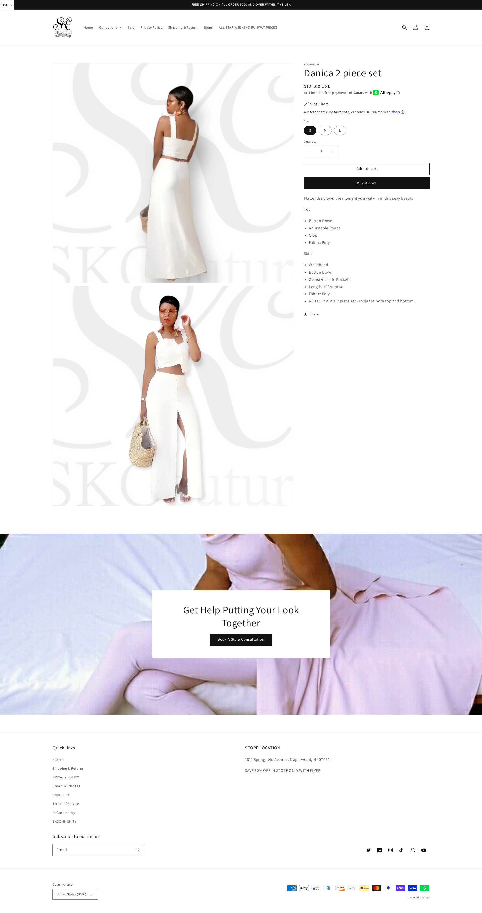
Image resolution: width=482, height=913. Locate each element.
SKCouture (423, 897)
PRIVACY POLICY (66, 777)
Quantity (310, 141)
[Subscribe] (137, 849)
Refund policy (64, 812)
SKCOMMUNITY (65, 821)
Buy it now (366, 183)
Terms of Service (66, 803)
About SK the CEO (67, 786)
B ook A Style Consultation (241, 639)
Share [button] (314, 314)
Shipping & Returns (68, 768)
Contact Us (62, 794)
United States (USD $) (72, 894)
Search (58, 759)
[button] (404, 27)
